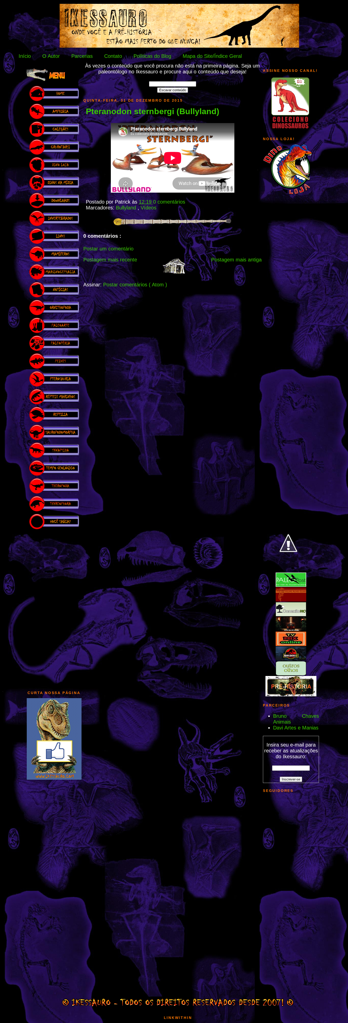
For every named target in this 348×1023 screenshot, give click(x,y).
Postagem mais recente (110, 259)
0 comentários (169, 202)
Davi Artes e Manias (295, 727)
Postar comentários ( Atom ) (135, 284)
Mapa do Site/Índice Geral (212, 56)
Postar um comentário (108, 248)
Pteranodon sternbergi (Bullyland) (152, 111)
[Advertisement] (54, 607)
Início (25, 56)
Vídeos (148, 207)
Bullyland (127, 207)
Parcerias (82, 56)
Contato (113, 56)
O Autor (51, 56)
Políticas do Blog (152, 56)
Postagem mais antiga (236, 259)
